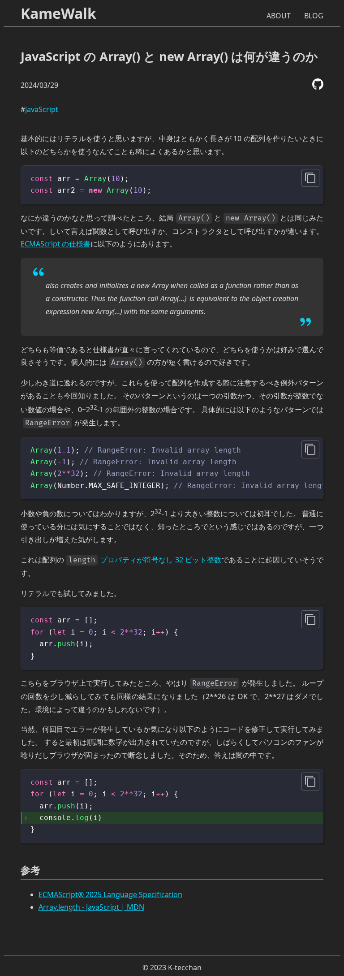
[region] (172, 468)
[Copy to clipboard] (310, 178)
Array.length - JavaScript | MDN (91, 907)
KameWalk (58, 13)
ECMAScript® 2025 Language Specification (110, 894)
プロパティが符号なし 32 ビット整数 (145, 560)
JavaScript (41, 109)
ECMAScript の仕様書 (55, 244)
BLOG (313, 16)
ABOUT (279, 16)
